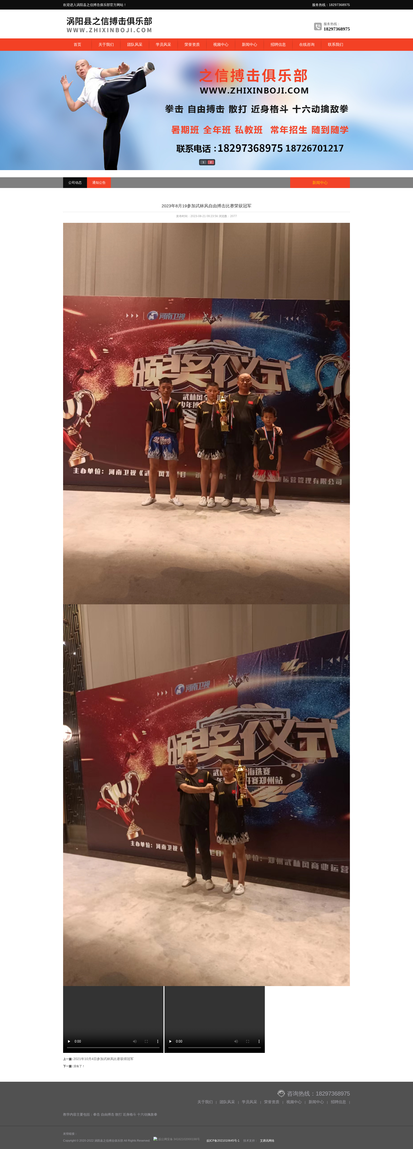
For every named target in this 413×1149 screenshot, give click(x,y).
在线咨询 (307, 44)
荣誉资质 (192, 44)
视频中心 (220, 44)
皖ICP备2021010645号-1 (223, 1140)
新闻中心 (249, 44)
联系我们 (335, 44)
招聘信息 (278, 44)
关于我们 (106, 44)
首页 (77, 44)
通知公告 (99, 182)
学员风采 (163, 44)
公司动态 (75, 182)
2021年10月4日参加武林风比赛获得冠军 (103, 1059)
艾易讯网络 (267, 1140)
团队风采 (134, 44)
